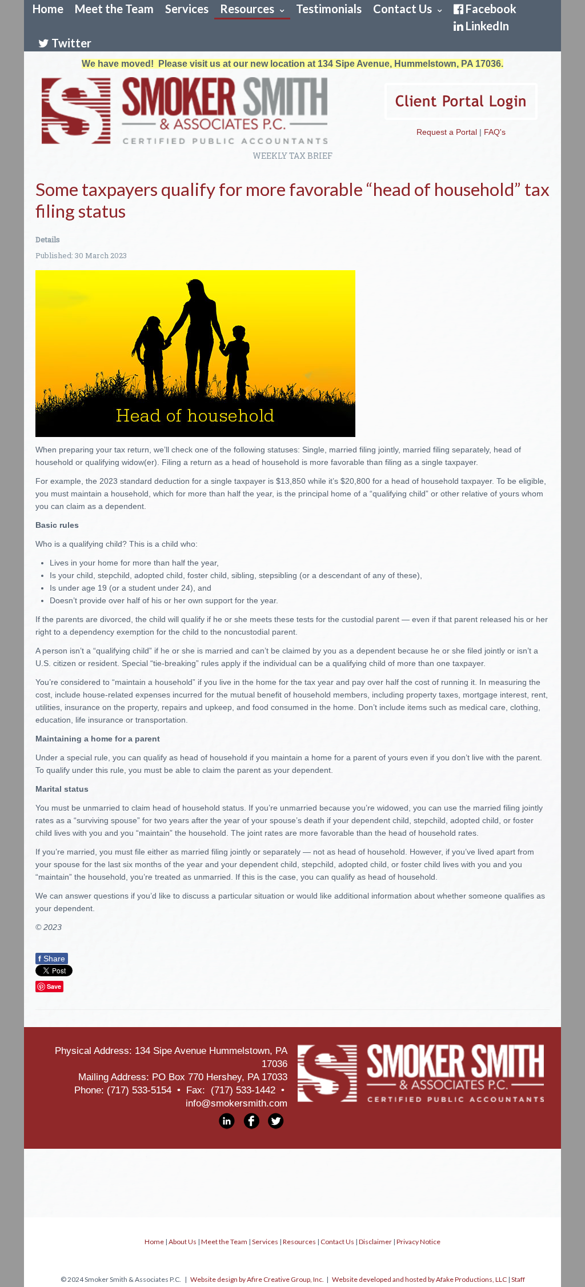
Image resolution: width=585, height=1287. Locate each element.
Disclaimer (375, 1241)
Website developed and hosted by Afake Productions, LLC (419, 1279)
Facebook (491, 8)
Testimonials (329, 8)
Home (48, 8)
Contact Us (402, 8)
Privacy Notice (418, 1241)
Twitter (71, 43)
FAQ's (495, 132)
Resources (247, 8)
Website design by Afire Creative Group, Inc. (257, 1279)
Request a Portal (446, 132)
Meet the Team (114, 8)
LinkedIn (487, 26)
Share (51, 958)
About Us (183, 1241)
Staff (518, 1279)
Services (187, 8)
